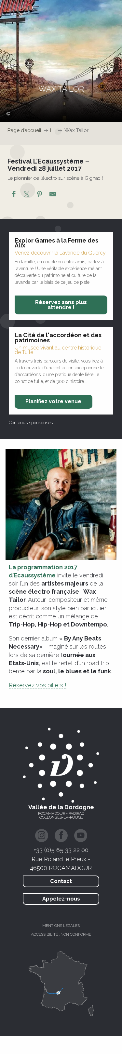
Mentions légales (61, 926)
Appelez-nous (61, 899)
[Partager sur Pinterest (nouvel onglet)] (39, 195)
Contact (61, 881)
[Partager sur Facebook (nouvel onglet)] (13, 195)
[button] (61, 504)
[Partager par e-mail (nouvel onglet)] (52, 195)
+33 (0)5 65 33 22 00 (61, 849)
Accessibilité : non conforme (61, 934)
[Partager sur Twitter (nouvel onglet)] (26, 195)
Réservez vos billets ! (37, 685)
